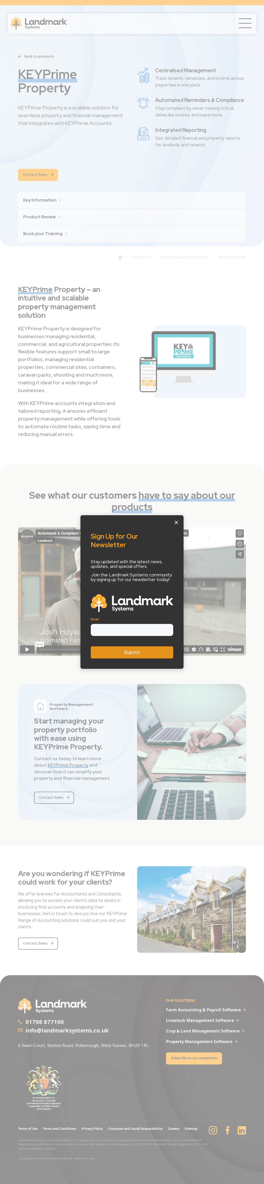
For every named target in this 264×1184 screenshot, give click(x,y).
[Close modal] (176, 522)
